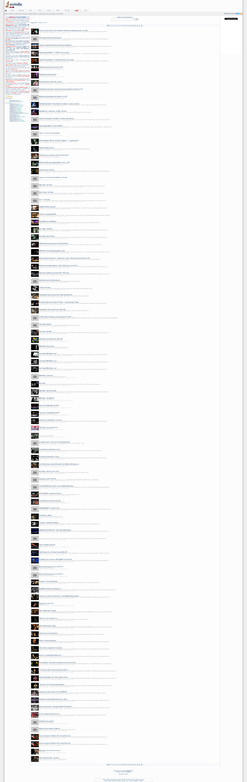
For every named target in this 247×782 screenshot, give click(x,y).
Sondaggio (135, 780)
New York (67, 10)
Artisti (39, 10)
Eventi (30, 10)
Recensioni (21, 10)
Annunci (142, 779)
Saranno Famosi (111, 780)
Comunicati (113, 779)
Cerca (127, 780)
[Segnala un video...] (43, 22)
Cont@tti (141, 780)
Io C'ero (119, 779)
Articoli (12, 10)
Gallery (58, 10)
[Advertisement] (207, 4)
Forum (123, 780)
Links (131, 780)
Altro (85, 10)
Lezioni (49, 10)
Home (104, 779)
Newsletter (118, 780)
